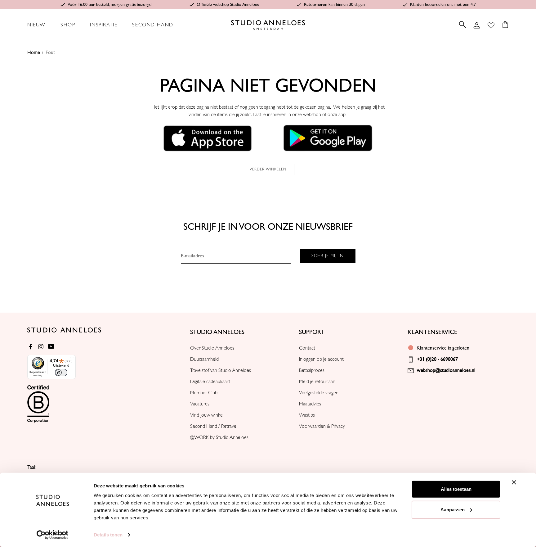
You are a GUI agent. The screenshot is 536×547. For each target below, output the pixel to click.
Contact (307, 348)
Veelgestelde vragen (318, 393)
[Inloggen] (477, 25)
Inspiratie (103, 25)
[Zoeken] (462, 24)
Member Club (203, 393)
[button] (207, 137)
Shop (67, 25)
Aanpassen (452, 509)
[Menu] (72, 358)
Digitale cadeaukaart (210, 381)
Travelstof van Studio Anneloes (220, 370)
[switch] (61, 372)
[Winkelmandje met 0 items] (503, 24)
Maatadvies (310, 404)
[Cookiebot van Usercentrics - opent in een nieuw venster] (52, 535)
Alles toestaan (456, 489)
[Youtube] (51, 346)
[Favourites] (491, 25)
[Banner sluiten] (514, 482)
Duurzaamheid (204, 359)
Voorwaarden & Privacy (322, 426)
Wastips (307, 415)
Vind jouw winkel (207, 415)
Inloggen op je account (321, 359)
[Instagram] (41, 346)
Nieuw (36, 25)
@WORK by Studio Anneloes (219, 437)
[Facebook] (30, 346)
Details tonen (108, 534)
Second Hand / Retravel (213, 426)
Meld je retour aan (317, 381)
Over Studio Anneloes (212, 348)
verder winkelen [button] (268, 169)
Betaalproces (311, 370)
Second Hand (152, 25)
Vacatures (199, 404)
